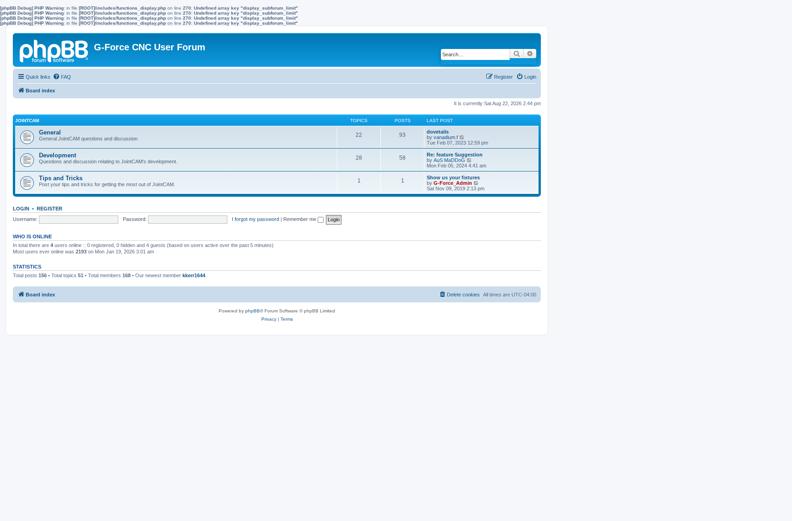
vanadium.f (446, 137)
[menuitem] (62, 76)
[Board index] (54, 49)
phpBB (252, 310)
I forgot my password (255, 219)
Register (49, 208)
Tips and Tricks (60, 178)
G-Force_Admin (453, 183)
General (50, 132)
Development (57, 155)
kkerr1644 (193, 275)
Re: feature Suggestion (455, 154)
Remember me (300, 219)
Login (21, 208)
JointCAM (27, 120)
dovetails (438, 131)
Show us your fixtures (453, 177)
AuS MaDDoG (449, 160)
